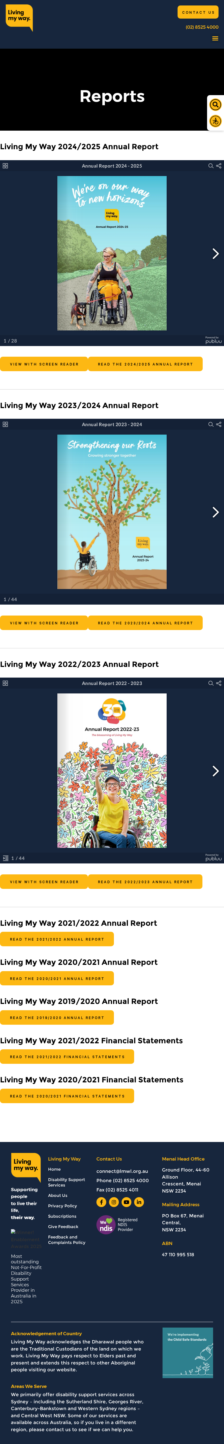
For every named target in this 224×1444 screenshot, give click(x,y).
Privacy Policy (62, 1205)
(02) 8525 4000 (202, 27)
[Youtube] (126, 1202)
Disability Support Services (66, 1182)
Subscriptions (62, 1216)
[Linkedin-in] (139, 1202)
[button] (215, 38)
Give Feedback (63, 1226)
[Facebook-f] (101, 1202)
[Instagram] (114, 1202)
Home (54, 1169)
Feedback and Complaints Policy (67, 1239)
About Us (57, 1195)
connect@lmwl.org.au (122, 1171)
